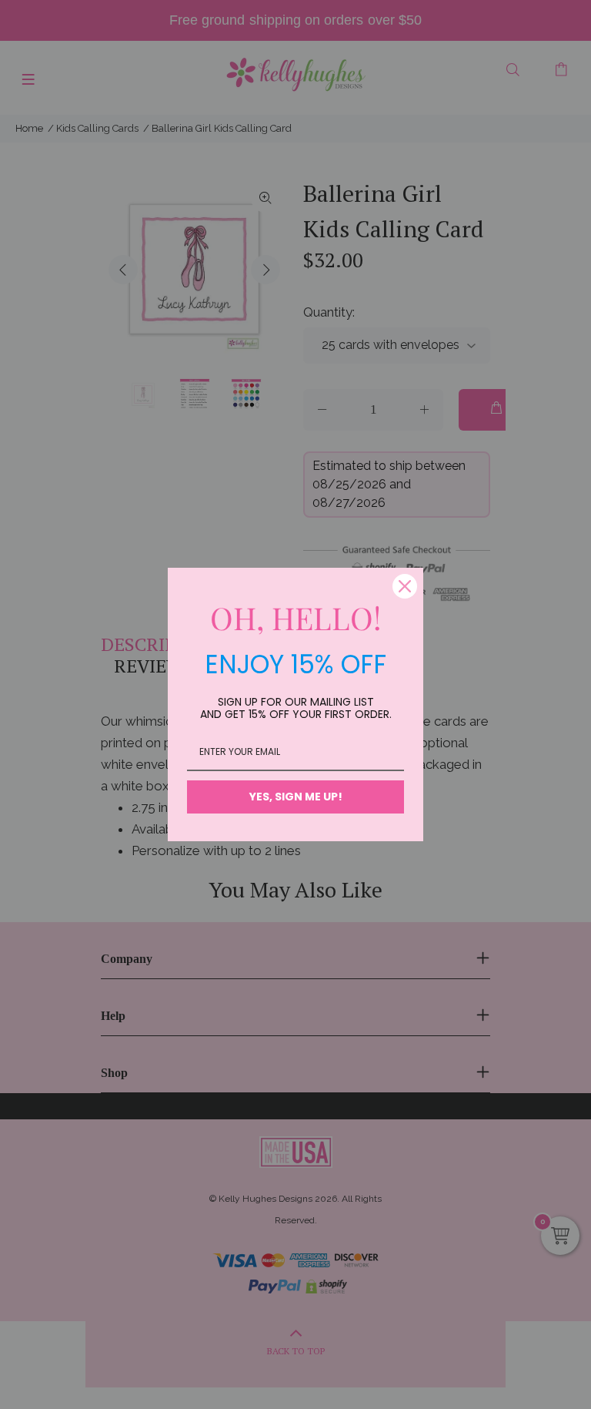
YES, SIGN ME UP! (295, 796)
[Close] (404, 586)
